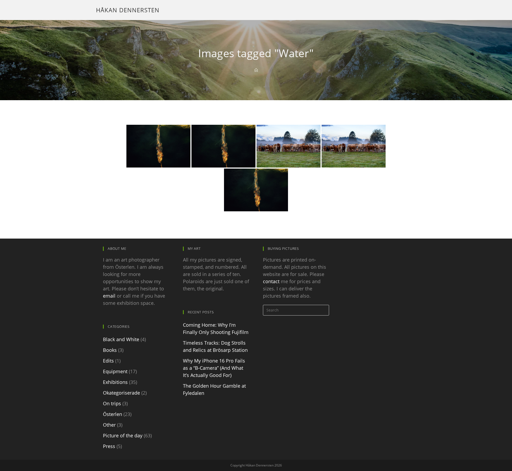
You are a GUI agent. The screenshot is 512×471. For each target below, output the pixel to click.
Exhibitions (115, 382)
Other (109, 425)
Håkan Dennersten (127, 10)
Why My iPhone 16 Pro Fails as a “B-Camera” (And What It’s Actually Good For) (214, 367)
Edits (108, 360)
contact (271, 281)
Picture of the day (122, 435)
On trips (112, 403)
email (109, 296)
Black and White (121, 339)
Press (109, 446)
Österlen (112, 414)
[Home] (256, 70)
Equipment (115, 371)
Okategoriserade (121, 393)
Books (110, 350)
